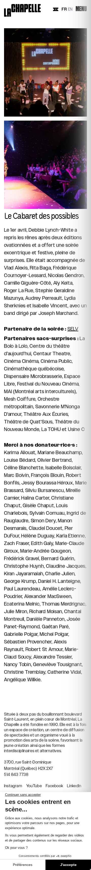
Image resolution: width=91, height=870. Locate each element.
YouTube (34, 785)
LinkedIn (74, 785)
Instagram (13, 785)
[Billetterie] (56, 9)
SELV (72, 329)
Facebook (54, 785)
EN (70, 9)
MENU (81, 9)
